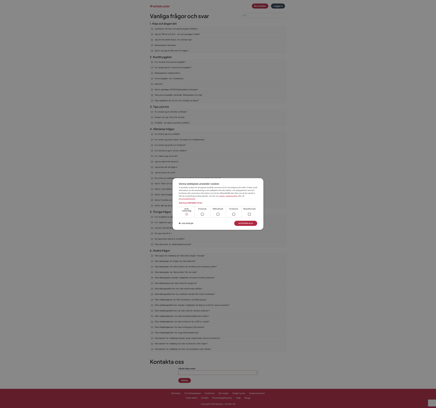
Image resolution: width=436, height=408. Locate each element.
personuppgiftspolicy (187, 199)
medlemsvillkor (231, 196)
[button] (218, 203)
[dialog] (218, 204)
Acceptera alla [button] (246, 223)
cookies (222, 196)
